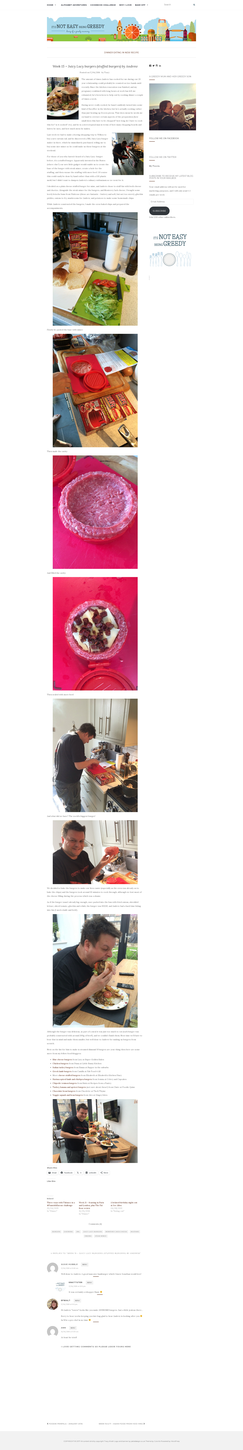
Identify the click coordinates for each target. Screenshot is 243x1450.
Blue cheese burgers (62, 1059)
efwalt (65, 1300)
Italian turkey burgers (63, 1067)
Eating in (118, 52)
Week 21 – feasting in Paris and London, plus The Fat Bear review (91, 1205)
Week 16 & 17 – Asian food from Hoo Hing (121, 1424)
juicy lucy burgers (92, 1232)
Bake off (140, 5)
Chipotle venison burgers (65, 1083)
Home (50, 5)
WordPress (175, 1441)
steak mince (100, 1236)
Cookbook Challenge (103, 5)
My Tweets (154, 166)
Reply (84, 1264)
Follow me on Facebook (164, 138)
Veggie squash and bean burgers (68, 1095)
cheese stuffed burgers (69, 1075)
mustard (135, 1232)
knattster (76, 1282)
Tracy (106, 72)
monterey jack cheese (116, 1232)
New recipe (132, 52)
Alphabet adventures (74, 5)
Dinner (108, 52)
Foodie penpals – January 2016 (65, 1424)
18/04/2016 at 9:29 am (69, 1332)
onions (88, 1236)
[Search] (194, 5)
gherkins (68, 1232)
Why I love (125, 5)
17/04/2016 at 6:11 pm (69, 1304)
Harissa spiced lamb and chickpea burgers (72, 1079)
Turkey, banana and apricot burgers (69, 1087)
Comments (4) (95, 1224)
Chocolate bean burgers (64, 1091)
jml (78, 1232)
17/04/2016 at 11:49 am (69, 1268)
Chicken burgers (60, 1063)
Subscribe (159, 211)
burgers (56, 1232)
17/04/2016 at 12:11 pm (77, 1286)
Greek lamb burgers (62, 1071)
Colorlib (157, 1441)
